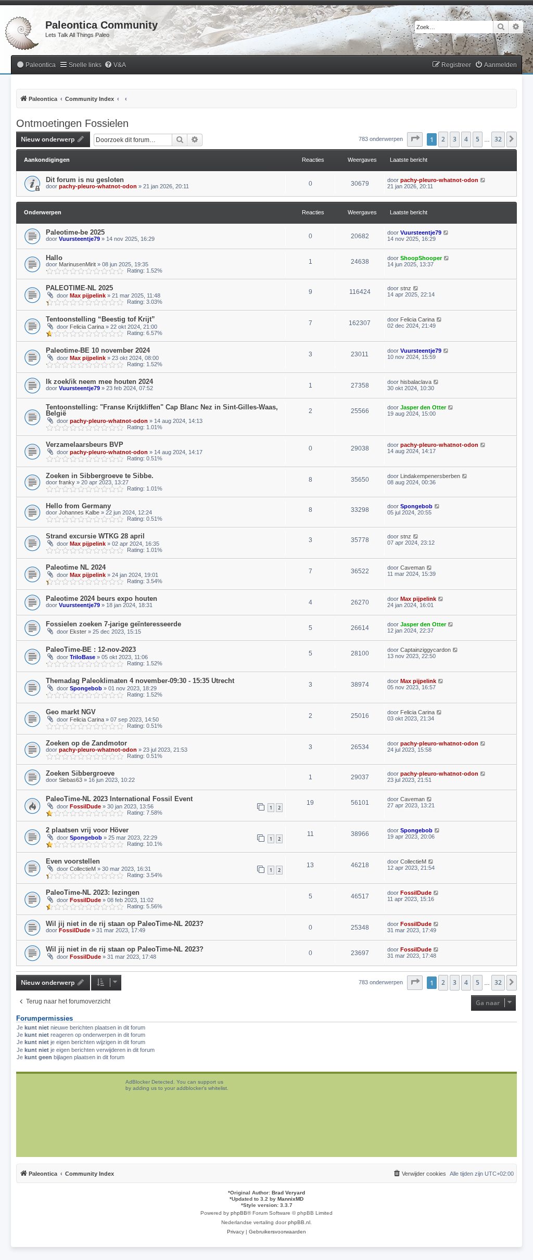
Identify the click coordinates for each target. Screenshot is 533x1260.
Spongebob (416, 506)
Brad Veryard (288, 1192)
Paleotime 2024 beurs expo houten (101, 598)
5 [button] (477, 139)
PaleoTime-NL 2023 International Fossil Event (119, 799)
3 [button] (454, 139)
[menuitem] (36, 65)
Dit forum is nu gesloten (85, 180)
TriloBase (82, 657)
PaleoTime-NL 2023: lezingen (92, 892)
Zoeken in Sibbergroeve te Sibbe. (100, 476)
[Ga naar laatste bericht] (483, 180)
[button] (415, 139)
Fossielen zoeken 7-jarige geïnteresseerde (113, 624)
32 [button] (498, 139)
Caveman (412, 567)
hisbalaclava (416, 382)
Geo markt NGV (71, 712)
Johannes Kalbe (79, 512)
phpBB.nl (299, 1222)
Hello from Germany (78, 506)
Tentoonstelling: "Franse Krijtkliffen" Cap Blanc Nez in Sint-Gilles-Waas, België (162, 410)
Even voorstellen (73, 861)
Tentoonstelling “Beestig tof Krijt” (100, 319)
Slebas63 (70, 780)
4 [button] (466, 139)
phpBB (239, 1213)
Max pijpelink (88, 295)
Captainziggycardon (425, 650)
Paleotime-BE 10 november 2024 (98, 350)
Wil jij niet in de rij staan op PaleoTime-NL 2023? (125, 924)
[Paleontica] (22, 31)
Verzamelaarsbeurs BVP (84, 444)
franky (67, 482)
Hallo (54, 258)
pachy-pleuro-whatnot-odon (98, 186)
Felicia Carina (87, 327)
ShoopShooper (421, 258)
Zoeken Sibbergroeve (80, 773)
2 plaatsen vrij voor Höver (87, 830)
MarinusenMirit (77, 264)
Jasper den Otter (423, 407)
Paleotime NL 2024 (76, 567)
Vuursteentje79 (79, 239)
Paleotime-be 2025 (75, 232)
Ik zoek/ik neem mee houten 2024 (99, 381)
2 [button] (443, 139)
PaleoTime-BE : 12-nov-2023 (91, 649)
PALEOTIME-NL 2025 (79, 288)
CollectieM (83, 869)
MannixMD (290, 1199)
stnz (405, 288)
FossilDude (85, 806)
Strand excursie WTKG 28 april (95, 536)
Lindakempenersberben (430, 476)
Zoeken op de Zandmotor (86, 743)
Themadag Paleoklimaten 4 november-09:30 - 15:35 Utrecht (140, 681)
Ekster (78, 631)
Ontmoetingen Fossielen (72, 123)
